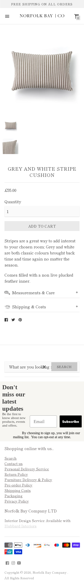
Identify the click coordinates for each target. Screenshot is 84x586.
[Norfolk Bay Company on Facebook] (7, 562)
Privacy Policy (16, 501)
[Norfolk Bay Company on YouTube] (19, 562)
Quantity (12, 201)
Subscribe (70, 421)
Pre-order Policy (18, 485)
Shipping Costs (17, 490)
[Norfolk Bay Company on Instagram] (13, 562)
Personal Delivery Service (26, 469)
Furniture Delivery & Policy (28, 479)
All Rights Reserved (19, 578)
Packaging (13, 495)
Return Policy (16, 474)
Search (64, 366)
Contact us (13, 463)
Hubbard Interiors (20, 526)
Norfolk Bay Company (50, 572)
